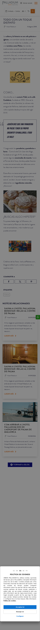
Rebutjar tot (20, 612)
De (23, 571)
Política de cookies (10, 601)
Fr (26, 571)
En (17, 571)
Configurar (20, 616)
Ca (20, 571)
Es (14, 571)
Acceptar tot (20, 607)
